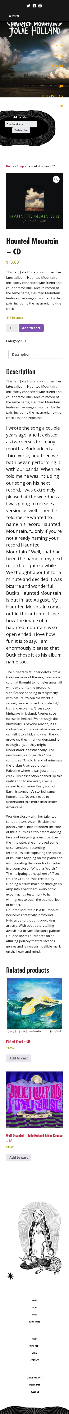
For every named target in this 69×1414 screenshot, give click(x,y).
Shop (59, 46)
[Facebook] (34, 6)
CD (23, 341)
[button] (56, 179)
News (34, 1314)
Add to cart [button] (18, 1058)
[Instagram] (40, 6)
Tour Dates (34, 1321)
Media (59, 56)
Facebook (34, 1391)
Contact (57, 66)
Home (10, 166)
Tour (59, 106)
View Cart (34, 1346)
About (34, 1307)
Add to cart (31, 328)
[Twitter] (28, 6)
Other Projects (52, 96)
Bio (61, 86)
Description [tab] (21, 354)
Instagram (34, 1384)
